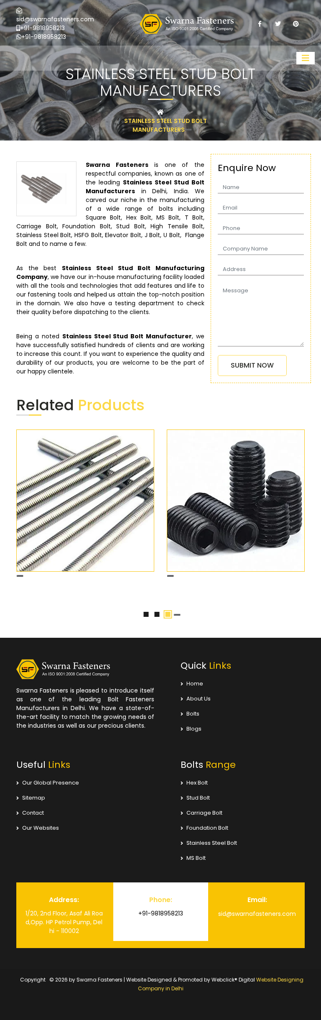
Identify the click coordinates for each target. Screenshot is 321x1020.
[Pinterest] (295, 24)
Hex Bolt (196, 791)
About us (198, 707)
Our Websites (40, 837)
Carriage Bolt (203, 822)
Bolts (192, 722)
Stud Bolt (197, 806)
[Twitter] (277, 24)
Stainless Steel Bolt (211, 852)
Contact (32, 822)
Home (194, 692)
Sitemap (33, 806)
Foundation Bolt (206, 837)
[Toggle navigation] (305, 58)
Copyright (33, 988)
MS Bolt (195, 867)
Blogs (193, 737)
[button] (146, 623)
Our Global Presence (50, 791)
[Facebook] (259, 24)
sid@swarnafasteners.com (55, 19)
